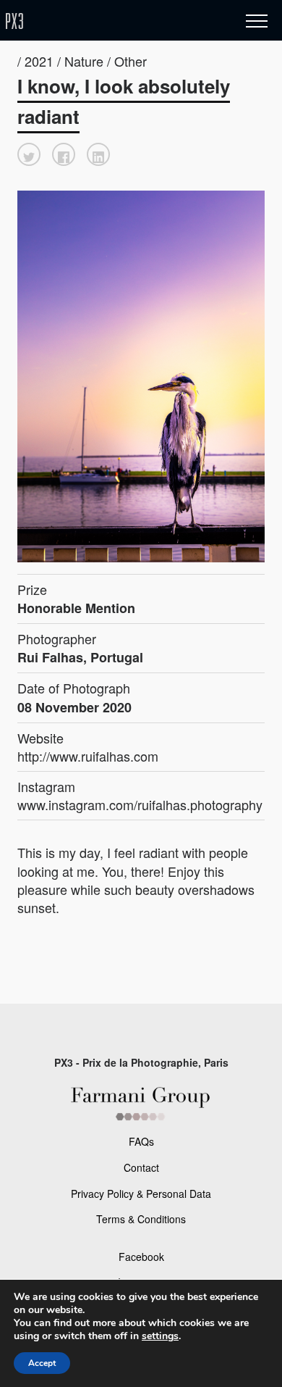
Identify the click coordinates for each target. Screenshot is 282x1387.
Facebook (141, 1256)
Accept (42, 1363)
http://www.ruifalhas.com (87, 755)
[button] (28, 154)
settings (160, 1336)
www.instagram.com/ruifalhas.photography (139, 804)
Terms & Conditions (141, 1219)
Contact (141, 1167)
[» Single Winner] (100, 21)
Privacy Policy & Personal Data (141, 1193)
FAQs (141, 1141)
